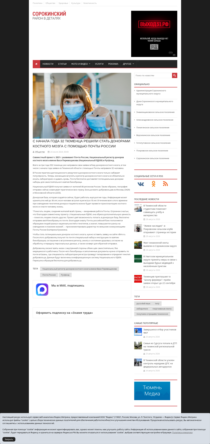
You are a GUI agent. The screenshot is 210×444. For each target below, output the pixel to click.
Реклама (113, 64)
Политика (37, 3)
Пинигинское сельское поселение (152, 127)
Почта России (49, 274)
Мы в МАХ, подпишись (67, 285)
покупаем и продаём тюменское (152, 314)
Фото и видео (79, 64)
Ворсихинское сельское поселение (153, 135)
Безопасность (90, 3)
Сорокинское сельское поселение (152, 158)
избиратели (142, 308)
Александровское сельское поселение (154, 119)
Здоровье (63, 3)
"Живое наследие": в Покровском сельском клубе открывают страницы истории (159, 229)
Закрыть (9, 439)
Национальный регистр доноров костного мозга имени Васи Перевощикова (79, 268)
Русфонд (65, 274)
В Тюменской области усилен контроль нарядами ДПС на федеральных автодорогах (158, 363)
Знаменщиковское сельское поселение (155, 112)
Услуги (99, 64)
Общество (50, 3)
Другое (127, 64)
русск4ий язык (143, 303)
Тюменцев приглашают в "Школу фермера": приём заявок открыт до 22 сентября (159, 280)
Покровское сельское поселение (152, 150)
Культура (75, 3)
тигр (157, 303)
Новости (48, 64)
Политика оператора (182, 432)
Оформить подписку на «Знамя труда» (64, 313)
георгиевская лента (162, 308)
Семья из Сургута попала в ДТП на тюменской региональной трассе (160, 346)
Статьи (62, 64)
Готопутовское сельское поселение (153, 142)
